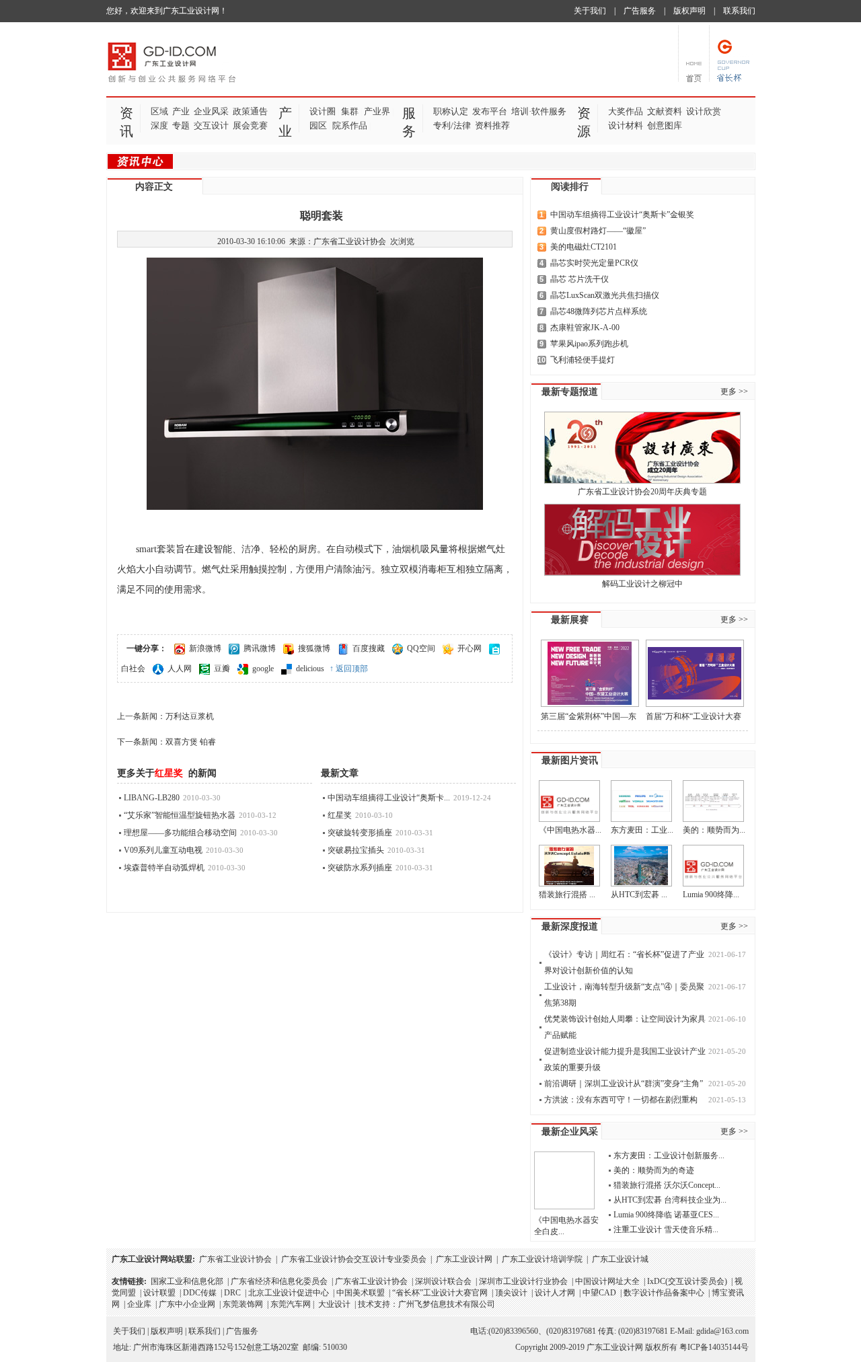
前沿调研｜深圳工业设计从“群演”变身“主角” (623, 1083)
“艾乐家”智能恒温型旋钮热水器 (179, 815)
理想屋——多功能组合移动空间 (180, 832)
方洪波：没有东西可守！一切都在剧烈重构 (621, 1099)
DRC (232, 1292)
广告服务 (640, 10)
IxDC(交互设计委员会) (687, 1281)
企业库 (139, 1304)
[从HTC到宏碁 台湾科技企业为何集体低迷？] (641, 865)
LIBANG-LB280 (152, 797)
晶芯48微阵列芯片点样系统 (598, 311)
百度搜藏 (368, 648)
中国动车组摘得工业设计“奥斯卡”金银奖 (622, 214)
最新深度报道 (569, 926)
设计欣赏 (703, 111)
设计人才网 (555, 1292)
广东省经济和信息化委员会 (279, 1281)
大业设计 (334, 1304)
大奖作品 (625, 111)
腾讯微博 (260, 648)
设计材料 (625, 125)
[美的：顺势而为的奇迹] (713, 801)
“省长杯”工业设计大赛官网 (440, 1292)
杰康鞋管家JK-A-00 (585, 327)
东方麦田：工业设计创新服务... (668, 1155)
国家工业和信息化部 (187, 1281)
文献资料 (664, 111)
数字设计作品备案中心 (664, 1292)
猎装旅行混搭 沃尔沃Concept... (666, 1185)
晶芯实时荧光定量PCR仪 (594, 263)
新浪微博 (205, 648)
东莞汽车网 (290, 1304)
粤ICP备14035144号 (714, 1347)
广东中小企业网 (187, 1304)
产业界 (377, 111)
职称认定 (450, 111)
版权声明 (689, 10)
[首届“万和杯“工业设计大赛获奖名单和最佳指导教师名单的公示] (695, 673)
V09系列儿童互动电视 (163, 850)
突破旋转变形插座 (360, 832)
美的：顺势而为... (714, 830)
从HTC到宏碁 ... (639, 894)
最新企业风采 (569, 1132)
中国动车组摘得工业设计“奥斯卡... (389, 797)
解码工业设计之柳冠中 (642, 584)
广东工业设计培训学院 (542, 1259)
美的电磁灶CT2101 (583, 247)
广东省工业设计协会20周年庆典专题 (642, 491)
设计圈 (322, 111)
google (263, 668)
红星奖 (340, 815)
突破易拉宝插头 (356, 850)
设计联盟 (159, 1292)
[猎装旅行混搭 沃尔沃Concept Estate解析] (569, 865)
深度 (159, 125)
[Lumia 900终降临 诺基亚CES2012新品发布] (713, 865)
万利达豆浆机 (189, 716)
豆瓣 (222, 668)
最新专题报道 (569, 392)
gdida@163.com (722, 1331)
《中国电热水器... (570, 830)
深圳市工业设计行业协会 (523, 1281)
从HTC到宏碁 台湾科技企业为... (669, 1200)
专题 (181, 125)
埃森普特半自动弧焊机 (164, 867)
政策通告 (250, 111)
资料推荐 (492, 125)
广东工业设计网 (464, 1259)
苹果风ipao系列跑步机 (589, 343)
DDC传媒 (200, 1292)
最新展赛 (570, 620)
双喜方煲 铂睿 (190, 742)
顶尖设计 (511, 1292)
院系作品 (349, 125)
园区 (318, 125)
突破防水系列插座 (360, 867)
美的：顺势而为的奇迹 (653, 1170)
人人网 (179, 668)
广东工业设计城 (620, 1259)
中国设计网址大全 (607, 1281)
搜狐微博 (314, 648)
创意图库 (664, 125)
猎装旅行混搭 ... (567, 894)
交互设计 (211, 125)
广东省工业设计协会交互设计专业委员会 (353, 1259)
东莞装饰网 (243, 1304)
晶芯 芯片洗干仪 (579, 279)
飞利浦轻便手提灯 (582, 360)
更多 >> (734, 391)
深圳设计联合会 (443, 1281)
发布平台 (489, 111)
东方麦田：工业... (642, 830)
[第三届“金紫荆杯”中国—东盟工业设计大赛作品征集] (590, 673)
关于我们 (590, 10)
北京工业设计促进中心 (288, 1292)
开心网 (469, 648)
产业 (181, 111)
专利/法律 (452, 125)
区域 (159, 111)
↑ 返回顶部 (349, 668)
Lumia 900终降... (711, 894)
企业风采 (211, 111)
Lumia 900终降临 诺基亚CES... (666, 1214)
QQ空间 (421, 648)
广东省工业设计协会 (235, 1259)
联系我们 (739, 10)
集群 (350, 111)
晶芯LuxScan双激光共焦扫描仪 (604, 295)
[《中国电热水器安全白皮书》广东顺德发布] (569, 801)
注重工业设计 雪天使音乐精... (665, 1229)
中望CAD (599, 1292)
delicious (310, 668)
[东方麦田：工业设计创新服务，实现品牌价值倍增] (641, 801)
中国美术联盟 (360, 1292)
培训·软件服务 (538, 111)
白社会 (133, 668)
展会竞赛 (250, 125)
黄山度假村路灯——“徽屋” (598, 230)
